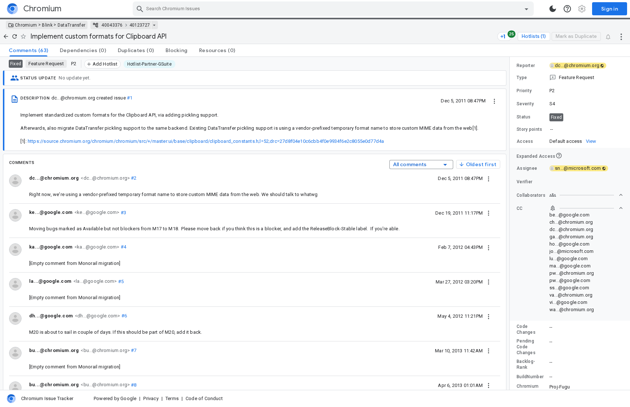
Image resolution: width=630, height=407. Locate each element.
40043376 (111, 25)
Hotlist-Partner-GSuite (149, 64)
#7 (133, 350)
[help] (567, 8)
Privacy (150, 398)
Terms (172, 398)
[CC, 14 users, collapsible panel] (586, 208)
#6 (123, 315)
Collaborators (531, 195)
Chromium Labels (527, 389)
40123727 (139, 25)
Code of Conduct (204, 398)
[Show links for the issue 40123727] (154, 25)
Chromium (26, 25)
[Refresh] (14, 36)
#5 (120, 281)
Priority (524, 90)
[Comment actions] (488, 178)
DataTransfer (72, 25)
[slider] (510, 223)
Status (524, 117)
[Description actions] (494, 100)
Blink (47, 25)
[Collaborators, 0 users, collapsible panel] (586, 195)
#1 (129, 98)
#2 (133, 178)
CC (520, 208)
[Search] (140, 8)
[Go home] (5, 36)
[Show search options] (526, 8)
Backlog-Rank (526, 364)
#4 (122, 247)
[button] (570, 77)
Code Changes (526, 329)
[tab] (28, 50)
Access (525, 141)
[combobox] (334, 8)
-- (551, 129)
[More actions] (621, 36)
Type (522, 77)
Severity (525, 103)
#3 (122, 212)
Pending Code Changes (526, 346)
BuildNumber (530, 376)
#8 (133, 384)
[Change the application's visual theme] (552, 8)
